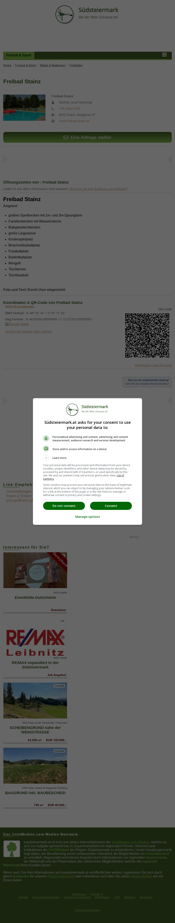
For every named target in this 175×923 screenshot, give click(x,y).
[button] (87, 458)
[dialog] (87, 461)
